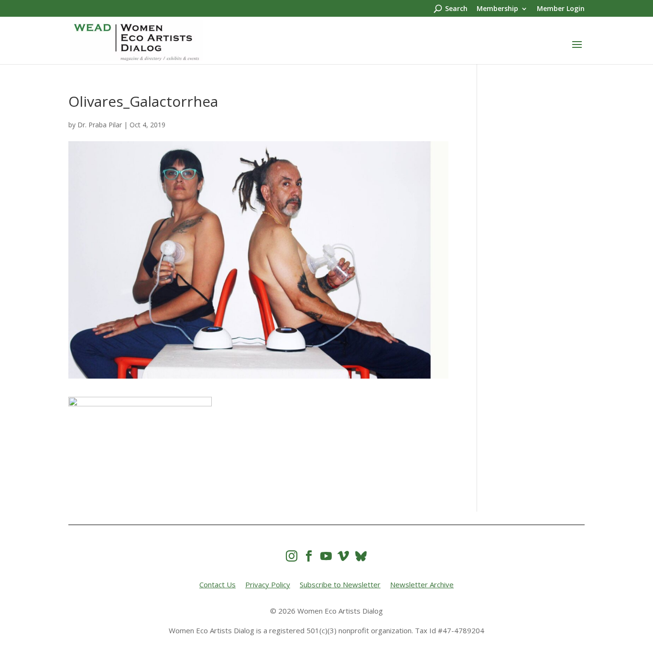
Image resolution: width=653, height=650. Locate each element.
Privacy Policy (267, 584)
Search (456, 9)
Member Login (561, 9)
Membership (497, 9)
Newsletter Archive (422, 584)
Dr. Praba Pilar (99, 124)
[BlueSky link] (361, 556)
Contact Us (217, 584)
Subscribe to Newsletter (340, 584)
